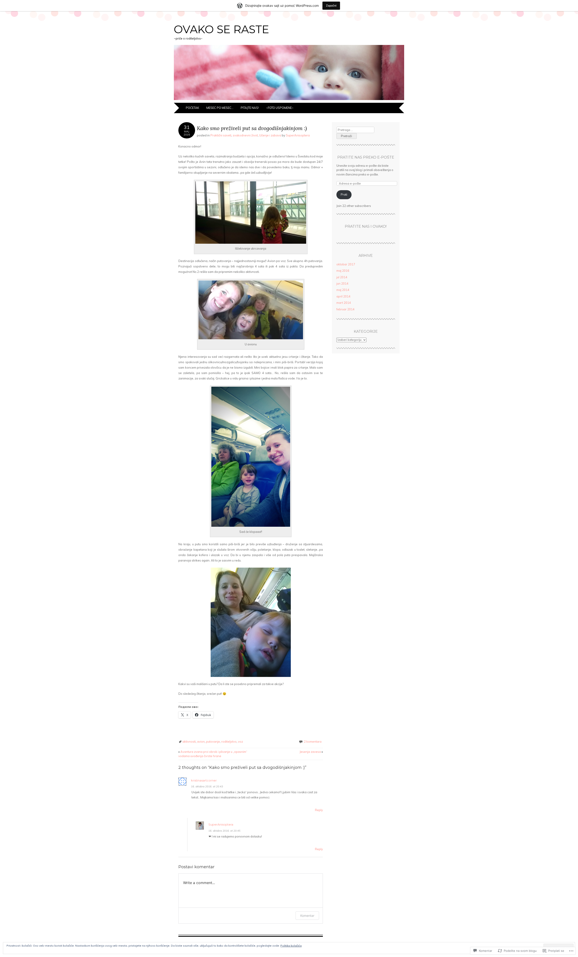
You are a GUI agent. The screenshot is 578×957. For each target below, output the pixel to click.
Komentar (307, 915)
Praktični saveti (220, 135)
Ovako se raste (221, 29)
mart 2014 (343, 302)
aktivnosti (189, 741)
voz (240, 741)
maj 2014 (342, 290)
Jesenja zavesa (311, 751)
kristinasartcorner (204, 780)
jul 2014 (341, 277)
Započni (331, 5)
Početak (192, 108)
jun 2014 (342, 283)
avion (201, 741)
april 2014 (343, 296)
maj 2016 (342, 270)
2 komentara (313, 741)
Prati (344, 194)
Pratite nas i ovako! (366, 226)
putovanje (213, 741)
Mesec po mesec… (219, 108)
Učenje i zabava (270, 135)
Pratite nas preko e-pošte (365, 157)
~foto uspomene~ (280, 108)
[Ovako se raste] (289, 100)
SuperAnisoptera (298, 135)
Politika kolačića (291, 945)
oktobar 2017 (345, 264)
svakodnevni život (245, 135)
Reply (319, 810)
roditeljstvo (229, 741)
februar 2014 (345, 309)
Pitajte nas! (250, 108)
